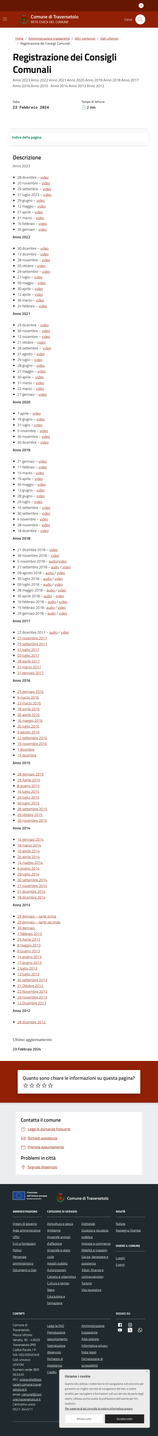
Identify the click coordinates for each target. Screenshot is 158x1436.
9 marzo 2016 (28, 697)
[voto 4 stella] (44, 1085)
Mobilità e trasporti (94, 1250)
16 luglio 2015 (28, 791)
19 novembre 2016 (32, 743)
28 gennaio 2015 (30, 774)
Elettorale (88, 1223)
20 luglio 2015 (28, 797)
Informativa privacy (94, 1345)
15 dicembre (26, 755)
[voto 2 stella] (32, 1085)
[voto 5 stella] (50, 1085)
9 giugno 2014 (28, 868)
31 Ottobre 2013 (30, 985)
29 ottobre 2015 (30, 814)
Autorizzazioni (56, 1269)
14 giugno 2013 (29, 957)
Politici (17, 1250)
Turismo (86, 1283)
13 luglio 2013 (28, 974)
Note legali (88, 1352)
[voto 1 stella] (26, 1085)
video (44, 177)
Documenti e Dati (24, 1269)
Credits (52, 1371)
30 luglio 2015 (28, 803)
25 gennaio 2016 (30, 691)
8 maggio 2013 (29, 945)
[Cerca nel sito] (140, 19)
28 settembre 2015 (32, 809)
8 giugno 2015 (28, 786)
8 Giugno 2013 (28, 951)
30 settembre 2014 (32, 880)
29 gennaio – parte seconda (39, 922)
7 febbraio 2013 (30, 933)
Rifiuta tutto (84, 1419)
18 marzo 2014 (29, 845)
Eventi (120, 1264)
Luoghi (120, 1257)
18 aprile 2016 (28, 709)
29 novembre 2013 (32, 997)
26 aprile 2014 (28, 857)
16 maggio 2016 (30, 720)
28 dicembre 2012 (31, 1022)
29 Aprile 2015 (28, 780)
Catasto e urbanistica (61, 1276)
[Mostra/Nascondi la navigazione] (4, 19)
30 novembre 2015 (32, 820)
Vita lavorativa (91, 1289)
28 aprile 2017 (28, 661)
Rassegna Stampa (128, 1230)
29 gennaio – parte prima (36, 916)
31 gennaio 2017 (30, 673)
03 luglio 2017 (28, 655)
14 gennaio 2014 (30, 839)
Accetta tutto (124, 1419)
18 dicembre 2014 (31, 897)
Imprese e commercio (95, 1243)
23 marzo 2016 (29, 703)
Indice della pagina (26, 137)
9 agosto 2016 (28, 732)
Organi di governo (25, 1223)
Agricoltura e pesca (60, 1223)
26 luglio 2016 (28, 726)
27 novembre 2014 (32, 885)
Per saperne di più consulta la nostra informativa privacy (99, 1408)
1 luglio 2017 (29, 649)
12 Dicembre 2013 (31, 1003)
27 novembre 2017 (32, 638)
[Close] (147, 1371)
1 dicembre (25, 749)
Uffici (16, 1236)
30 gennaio (26, 928)
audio (53, 561)
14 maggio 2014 (30, 862)
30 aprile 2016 (28, 714)
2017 (37, 667)
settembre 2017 (33, 644)
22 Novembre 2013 (32, 991)
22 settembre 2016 (32, 738)
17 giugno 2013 (29, 962)
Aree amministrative (27, 1230)
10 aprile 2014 (28, 851)
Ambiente (53, 1230)
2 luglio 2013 (27, 968)
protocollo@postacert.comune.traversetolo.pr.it (27, 1384)
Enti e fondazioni (24, 1243)
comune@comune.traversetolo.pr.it (27, 1397)
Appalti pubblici (57, 1263)
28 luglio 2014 (28, 874)
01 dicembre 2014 (31, 891)
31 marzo (25, 667)
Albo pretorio (90, 1338)
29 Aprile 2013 (28, 939)
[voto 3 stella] (38, 1085)
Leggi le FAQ (55, 1325)
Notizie (120, 1223)
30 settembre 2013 (32, 980)
